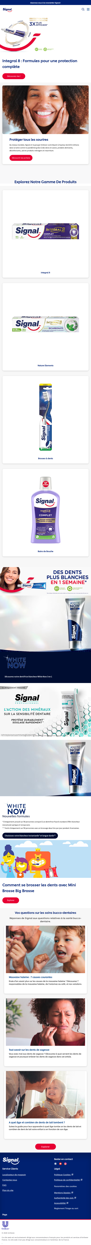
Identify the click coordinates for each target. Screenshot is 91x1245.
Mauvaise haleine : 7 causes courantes (30, 977)
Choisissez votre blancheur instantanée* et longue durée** (30, 836)
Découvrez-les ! (16, 77)
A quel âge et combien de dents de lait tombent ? (37, 1122)
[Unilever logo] (5, 1225)
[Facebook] (55, 1163)
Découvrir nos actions (22, 158)
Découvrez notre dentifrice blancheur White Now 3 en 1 (28, 676)
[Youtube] (60, 1163)
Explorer (13, 901)
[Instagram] (65, 1163)
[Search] (83, 8)
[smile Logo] (7, 9)
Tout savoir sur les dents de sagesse (29, 1049)
